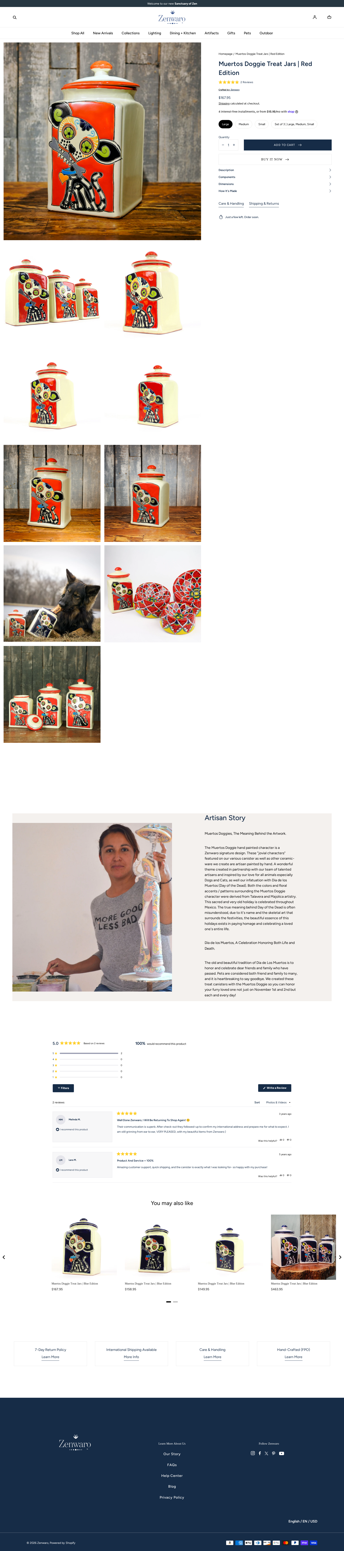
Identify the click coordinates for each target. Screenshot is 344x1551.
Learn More (50, 1357)
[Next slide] (340, 1257)
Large (225, 124)
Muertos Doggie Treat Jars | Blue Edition (75, 1283)
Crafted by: (229, 89)
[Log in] (314, 17)
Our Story (172, 1454)
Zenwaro (42, 1543)
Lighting (154, 33)
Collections (131, 33)
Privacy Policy (172, 1497)
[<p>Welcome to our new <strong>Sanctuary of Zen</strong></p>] (172, 3)
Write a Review (278, 1089)
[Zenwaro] (172, 17)
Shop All (77, 33)
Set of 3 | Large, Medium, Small (294, 124)
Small (261, 124)
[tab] (168, 1301)
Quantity (224, 137)
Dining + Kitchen (183, 33)
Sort (257, 1102)
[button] (14, 17)
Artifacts (212, 33)
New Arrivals (103, 33)
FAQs (172, 1465)
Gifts (231, 33)
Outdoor (266, 33)
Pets (247, 33)
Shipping (224, 103)
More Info (131, 1357)
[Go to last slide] (4, 1257)
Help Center (172, 1475)
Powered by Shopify (62, 1543)
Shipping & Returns (264, 203)
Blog (172, 1486)
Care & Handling (231, 203)
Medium (244, 124)
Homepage (226, 54)
